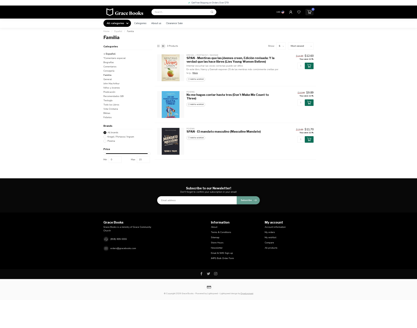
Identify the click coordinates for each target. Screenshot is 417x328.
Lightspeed (212, 293)
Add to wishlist (197, 79)
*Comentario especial (114, 58)
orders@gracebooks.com (123, 248)
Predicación (109, 92)
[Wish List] (299, 12)
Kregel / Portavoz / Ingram (121, 137)
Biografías (108, 62)
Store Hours (217, 242)
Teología (107, 100)
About (214, 227)
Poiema (111, 141)
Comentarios (109, 66)
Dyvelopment (247, 293)
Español (118, 31)
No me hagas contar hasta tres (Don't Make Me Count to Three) (228, 96)
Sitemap (215, 237)
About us (156, 23)
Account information (275, 227)
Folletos (107, 117)
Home (106, 31)
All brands (113, 132)
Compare (269, 242)
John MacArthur (111, 83)
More (195, 73)
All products (271, 247)
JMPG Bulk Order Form (222, 258)
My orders (270, 232)
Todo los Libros (111, 104)
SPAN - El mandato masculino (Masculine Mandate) (224, 131)
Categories (140, 23)
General (107, 79)
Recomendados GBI (113, 96)
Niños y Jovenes (111, 87)
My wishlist (270, 237)
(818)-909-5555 (118, 239)
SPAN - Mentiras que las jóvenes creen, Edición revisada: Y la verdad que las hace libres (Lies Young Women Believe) (230, 59)
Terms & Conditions (221, 232)
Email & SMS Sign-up (222, 253)
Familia (130, 31)
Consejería (108, 70)
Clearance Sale (174, 23)
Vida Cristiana (110, 108)
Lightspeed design (228, 293)
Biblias (106, 113)
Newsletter (217, 247)
